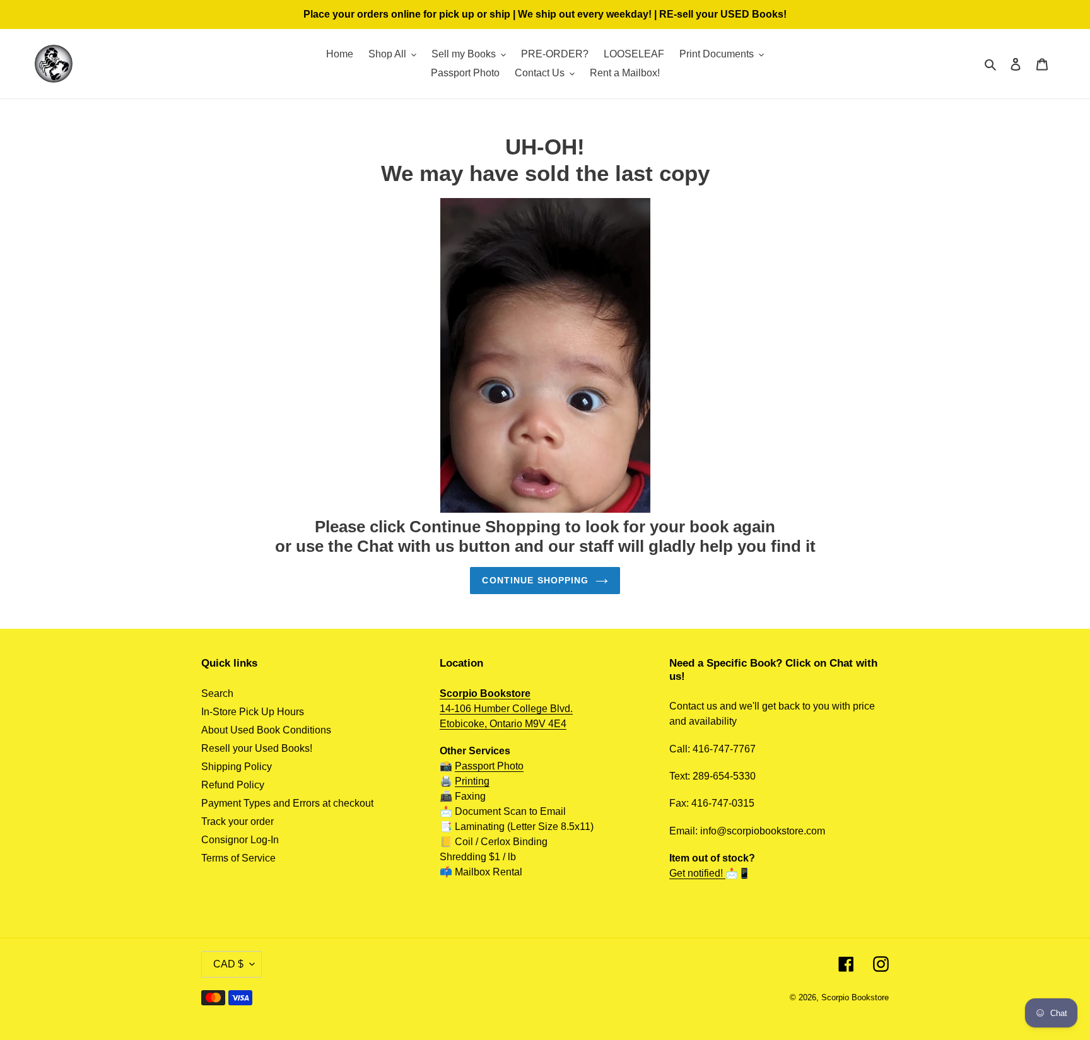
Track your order (237, 821)
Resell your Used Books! (256, 748)
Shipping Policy (236, 766)
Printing (472, 781)
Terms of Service (238, 858)
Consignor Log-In (240, 839)
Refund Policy (232, 785)
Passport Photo (489, 766)
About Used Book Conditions (266, 730)
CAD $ (228, 964)
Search (217, 693)
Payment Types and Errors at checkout (287, 803)
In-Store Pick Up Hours (252, 711)
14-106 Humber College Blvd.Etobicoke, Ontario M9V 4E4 (506, 708)
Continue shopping (535, 580)
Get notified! (697, 873)
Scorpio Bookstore (855, 997)
